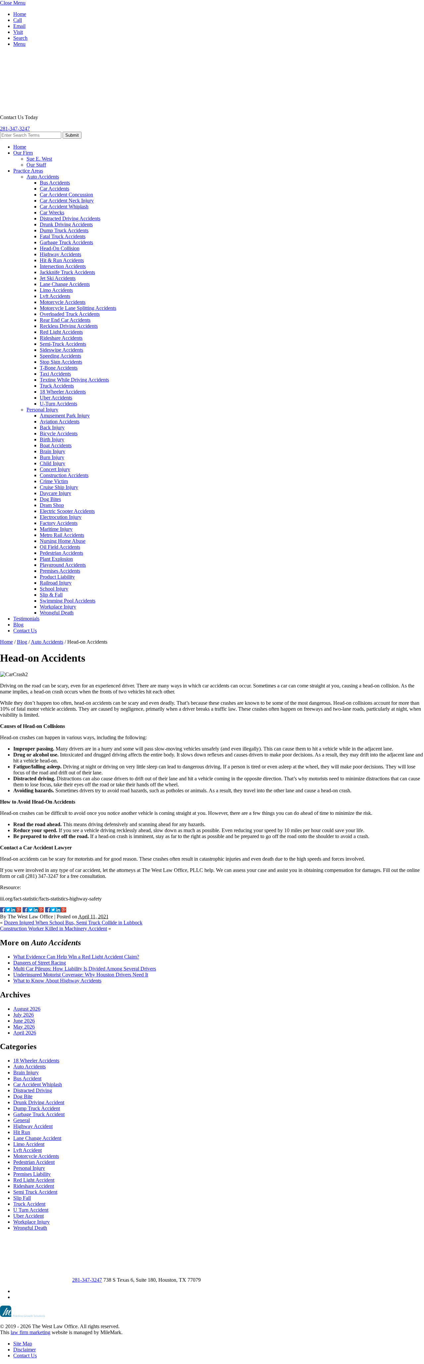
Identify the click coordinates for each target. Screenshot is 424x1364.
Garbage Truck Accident (39, 1114)
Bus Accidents (55, 182)
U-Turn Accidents (58, 403)
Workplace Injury (58, 607)
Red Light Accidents (61, 332)
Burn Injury (52, 457)
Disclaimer (24, 1349)
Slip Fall (22, 1198)
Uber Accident (28, 1216)
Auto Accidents (42, 176)
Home (19, 14)
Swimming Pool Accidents (67, 601)
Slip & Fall (51, 595)
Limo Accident (28, 1144)
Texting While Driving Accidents (74, 380)
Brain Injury (52, 451)
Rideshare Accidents (61, 338)
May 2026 (24, 1027)
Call (17, 20)
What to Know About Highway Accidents (57, 980)
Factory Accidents (59, 523)
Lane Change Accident (37, 1138)
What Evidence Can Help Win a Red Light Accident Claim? (76, 957)
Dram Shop (52, 505)
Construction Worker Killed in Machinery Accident (53, 928)
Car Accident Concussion (66, 194)
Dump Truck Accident (36, 1108)
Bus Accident (27, 1078)
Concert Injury (55, 469)
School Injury (54, 589)
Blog (18, 624)
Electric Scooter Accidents (67, 511)
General (21, 1120)
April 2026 (24, 1033)
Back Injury (52, 427)
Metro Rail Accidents (62, 535)
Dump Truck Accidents (64, 230)
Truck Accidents (57, 386)
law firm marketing (30, 1332)
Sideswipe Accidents (61, 350)
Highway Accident (33, 1126)
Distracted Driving (32, 1090)
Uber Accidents (56, 397)
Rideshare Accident (33, 1186)
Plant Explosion (56, 559)
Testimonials (26, 618)
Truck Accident (29, 1204)
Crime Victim (54, 481)
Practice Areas (28, 171)
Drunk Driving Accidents (66, 224)
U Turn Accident (30, 1210)
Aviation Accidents (60, 421)
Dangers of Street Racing (39, 963)
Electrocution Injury (60, 517)
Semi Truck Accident (35, 1192)
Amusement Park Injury (65, 415)
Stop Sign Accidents (61, 362)
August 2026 (26, 1009)
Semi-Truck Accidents (63, 344)
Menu (19, 44)
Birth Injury (52, 439)
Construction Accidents (64, 475)
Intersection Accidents (63, 266)
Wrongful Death (57, 612)
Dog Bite (22, 1096)
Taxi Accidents (55, 374)
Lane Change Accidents (65, 284)
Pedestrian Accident (34, 1162)
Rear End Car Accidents (65, 320)
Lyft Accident (27, 1150)
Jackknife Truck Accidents (67, 272)
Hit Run (21, 1132)
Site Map (22, 1343)
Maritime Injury (56, 529)
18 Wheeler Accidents (63, 392)
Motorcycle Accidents (62, 302)
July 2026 (23, 1015)
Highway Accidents (60, 254)
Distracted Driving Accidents (70, 218)
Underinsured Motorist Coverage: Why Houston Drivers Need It (80, 974)
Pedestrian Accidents (61, 553)
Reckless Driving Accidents (69, 326)
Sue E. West (39, 159)
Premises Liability (32, 1174)
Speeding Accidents (60, 356)
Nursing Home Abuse (62, 541)
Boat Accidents (56, 445)
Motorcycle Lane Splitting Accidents (78, 308)
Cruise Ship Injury (59, 487)
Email (19, 26)
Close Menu (13, 3)
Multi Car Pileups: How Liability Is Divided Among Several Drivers (84, 968)
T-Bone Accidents (59, 368)
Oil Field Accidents (60, 547)
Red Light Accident (33, 1180)
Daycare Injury (55, 493)
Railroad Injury (56, 583)
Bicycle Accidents (59, 433)
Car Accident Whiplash (64, 206)
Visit (18, 32)
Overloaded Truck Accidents (70, 314)
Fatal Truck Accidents (62, 236)
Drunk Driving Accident (38, 1102)
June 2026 (24, 1021)
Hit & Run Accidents (62, 260)
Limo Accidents (56, 290)
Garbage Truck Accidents (66, 242)
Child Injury (52, 463)
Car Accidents (54, 188)
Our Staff (36, 165)
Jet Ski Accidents (58, 278)
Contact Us (25, 630)
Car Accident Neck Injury (67, 200)
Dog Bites (50, 499)
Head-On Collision (60, 248)
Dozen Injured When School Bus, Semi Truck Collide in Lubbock (73, 922)
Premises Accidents (60, 571)
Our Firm (23, 153)
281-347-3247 (15, 128)
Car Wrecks (52, 212)
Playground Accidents (63, 565)
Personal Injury (42, 409)
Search (20, 38)
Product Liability (57, 577)
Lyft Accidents (55, 296)
